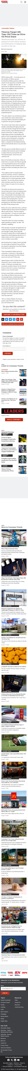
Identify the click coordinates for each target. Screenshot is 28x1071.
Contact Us (10, 1064)
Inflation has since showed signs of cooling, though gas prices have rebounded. (12, 582)
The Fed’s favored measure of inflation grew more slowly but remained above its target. (12, 930)
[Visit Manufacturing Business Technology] (17, 975)
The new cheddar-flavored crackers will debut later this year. (13, 669)
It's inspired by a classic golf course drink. (12, 757)
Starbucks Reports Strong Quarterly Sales (13, 955)
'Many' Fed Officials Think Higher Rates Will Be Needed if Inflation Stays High (9, 381)
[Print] (2, 319)
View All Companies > (14, 419)
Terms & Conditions (8, 1066)
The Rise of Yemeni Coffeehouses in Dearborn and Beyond (11, 897)
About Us (22, 1063)
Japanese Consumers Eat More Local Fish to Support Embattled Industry (9, 449)
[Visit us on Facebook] (8, 1060)
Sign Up (5, 993)
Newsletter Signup (7, 1063)
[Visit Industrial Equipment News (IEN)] (17, 972)
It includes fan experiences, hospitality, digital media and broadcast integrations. (13, 729)
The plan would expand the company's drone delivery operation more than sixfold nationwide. (13, 613)
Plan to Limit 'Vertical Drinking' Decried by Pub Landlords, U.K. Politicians (13, 781)
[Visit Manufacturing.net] (10, 975)
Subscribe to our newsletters (14, 314)
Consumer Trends (7, 28)
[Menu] (25, 2)
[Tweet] (14, 319)
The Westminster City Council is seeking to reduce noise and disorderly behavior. (12, 785)
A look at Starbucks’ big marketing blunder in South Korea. (12, 872)
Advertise (16, 1063)
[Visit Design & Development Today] (3, 972)
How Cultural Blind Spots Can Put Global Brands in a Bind (12, 868)
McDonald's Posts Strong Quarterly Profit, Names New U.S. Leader (13, 810)
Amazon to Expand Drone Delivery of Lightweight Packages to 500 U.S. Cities (9, 391)
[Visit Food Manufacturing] (10, 972)
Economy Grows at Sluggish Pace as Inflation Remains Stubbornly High (11, 926)
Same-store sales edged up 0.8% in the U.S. (12, 813)
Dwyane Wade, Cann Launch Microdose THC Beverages (13, 754)
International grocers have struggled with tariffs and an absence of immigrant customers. (13, 843)
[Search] (21, 2)
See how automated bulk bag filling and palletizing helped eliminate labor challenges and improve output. (13, 552)
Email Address (7, 346)
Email (2, 985)
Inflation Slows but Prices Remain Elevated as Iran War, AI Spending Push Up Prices (13, 694)
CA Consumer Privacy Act (20, 1066)
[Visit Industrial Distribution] (3, 975)
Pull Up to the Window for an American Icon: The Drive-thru (9, 400)
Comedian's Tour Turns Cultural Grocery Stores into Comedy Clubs (12, 839)
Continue (8, 353)
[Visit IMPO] (24, 972)
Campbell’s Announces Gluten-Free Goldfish (13, 666)
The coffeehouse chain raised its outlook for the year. (13, 957)
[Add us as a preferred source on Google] (21, 319)
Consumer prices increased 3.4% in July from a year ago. (13, 698)
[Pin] (17, 319)
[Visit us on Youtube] (18, 1060)
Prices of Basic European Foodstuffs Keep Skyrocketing (8, 439)
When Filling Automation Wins (9, 371)
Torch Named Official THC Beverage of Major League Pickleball (12, 725)
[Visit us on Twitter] (12, 1060)
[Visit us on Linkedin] (15, 1060)
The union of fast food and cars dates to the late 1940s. (13, 641)
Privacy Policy (18, 1064)
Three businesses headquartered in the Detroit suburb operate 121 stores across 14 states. (13, 901)
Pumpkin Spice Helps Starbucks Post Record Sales (9, 460)
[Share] (6, 319)
